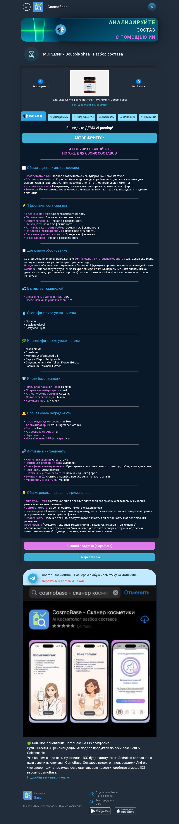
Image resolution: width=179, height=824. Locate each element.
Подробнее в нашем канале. (48, 777)
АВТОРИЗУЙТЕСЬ (89, 138)
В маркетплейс (89, 557)
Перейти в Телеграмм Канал (63, 581)
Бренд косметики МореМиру (89, 104)
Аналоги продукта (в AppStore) (89, 546)
